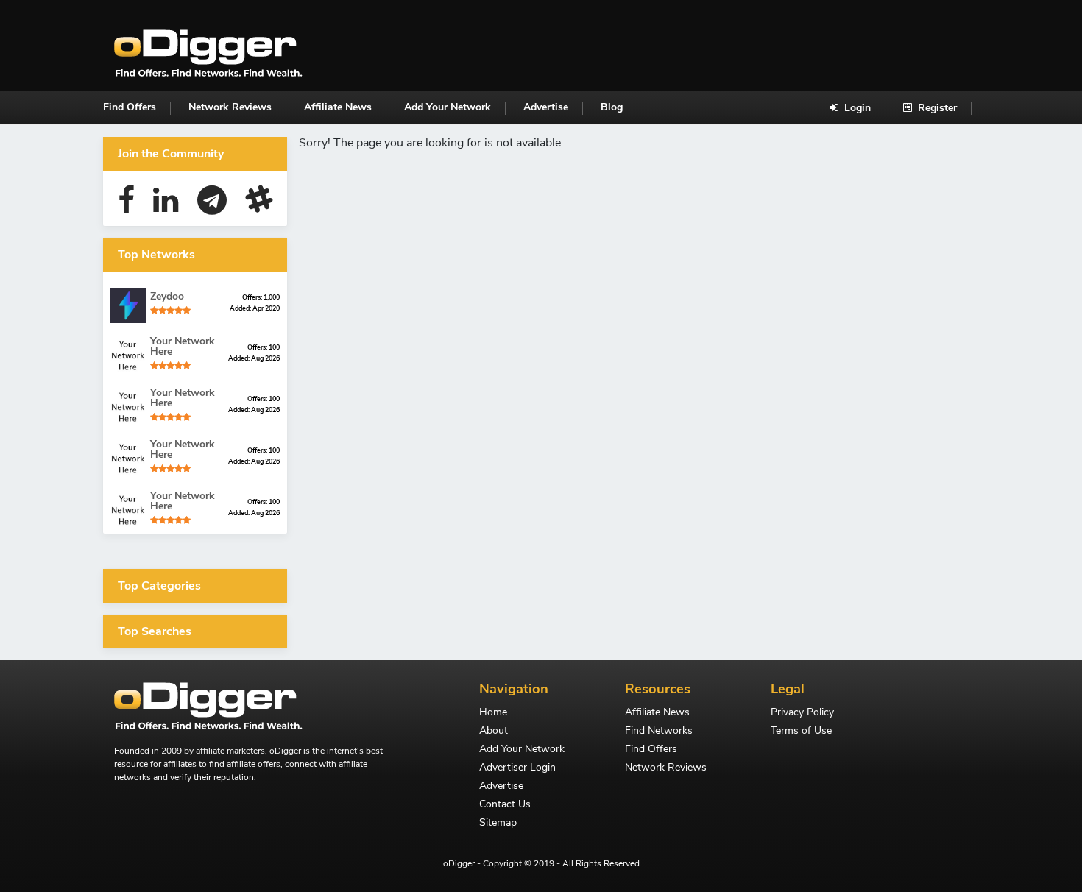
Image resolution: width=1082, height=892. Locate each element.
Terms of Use (801, 731)
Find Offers (129, 107)
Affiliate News (338, 107)
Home (493, 713)
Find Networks (659, 731)
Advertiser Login (517, 768)
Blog (612, 107)
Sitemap (498, 823)
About (493, 731)
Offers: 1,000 (261, 297)
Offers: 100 (263, 347)
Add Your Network (447, 107)
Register (936, 108)
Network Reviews (230, 107)
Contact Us (505, 805)
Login (856, 108)
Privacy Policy (802, 713)
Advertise (545, 107)
